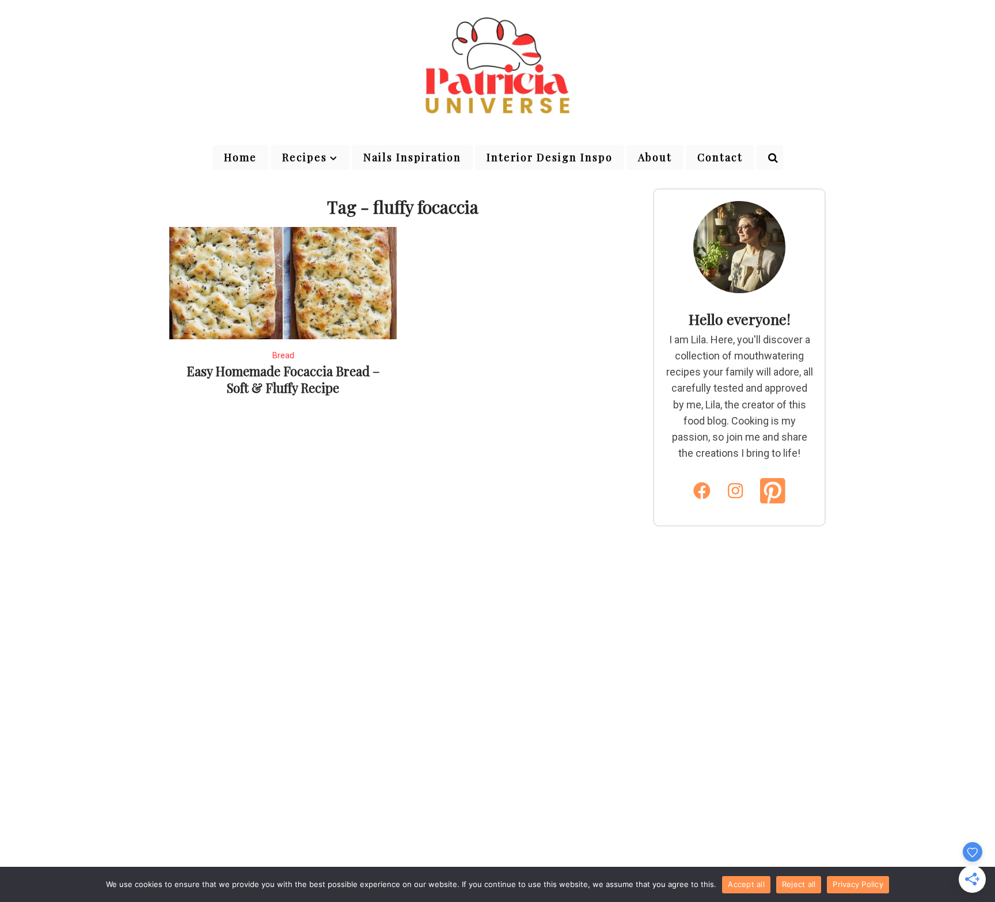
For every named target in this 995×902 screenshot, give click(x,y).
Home (240, 157)
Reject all (799, 884)
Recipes (304, 157)
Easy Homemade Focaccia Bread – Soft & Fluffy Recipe (283, 379)
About (655, 157)
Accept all (746, 884)
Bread (283, 355)
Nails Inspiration (412, 157)
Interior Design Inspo (550, 157)
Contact (720, 157)
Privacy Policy (858, 884)
